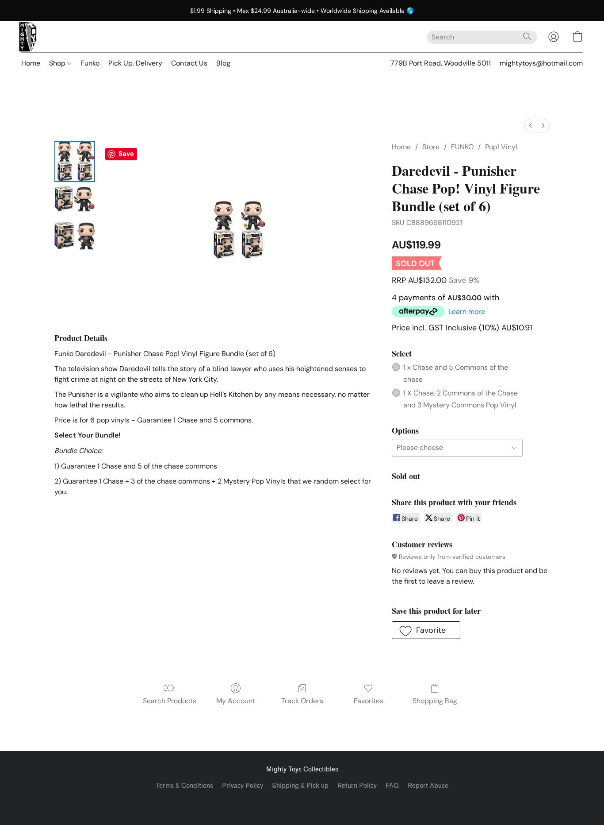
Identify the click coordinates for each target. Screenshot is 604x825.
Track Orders (302, 700)
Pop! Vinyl (501, 146)
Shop (58, 63)
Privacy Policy (242, 786)
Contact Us (189, 63)
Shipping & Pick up (300, 786)
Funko (89, 63)
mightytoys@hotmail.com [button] (541, 63)
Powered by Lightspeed (302, 801)
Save (126, 153)
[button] (27, 37)
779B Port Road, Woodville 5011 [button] (440, 63)
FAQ (392, 786)
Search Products (169, 700)
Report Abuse (428, 786)
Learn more (466, 311)
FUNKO (462, 146)
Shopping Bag (435, 700)
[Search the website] (527, 36)
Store (431, 146)
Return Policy (357, 786)
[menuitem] (530, 125)
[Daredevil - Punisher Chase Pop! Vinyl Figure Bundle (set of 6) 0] (74, 161)
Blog (223, 63)
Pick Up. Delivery (135, 63)
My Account (235, 700)
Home (30, 63)
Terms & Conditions (184, 786)
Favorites (368, 700)
